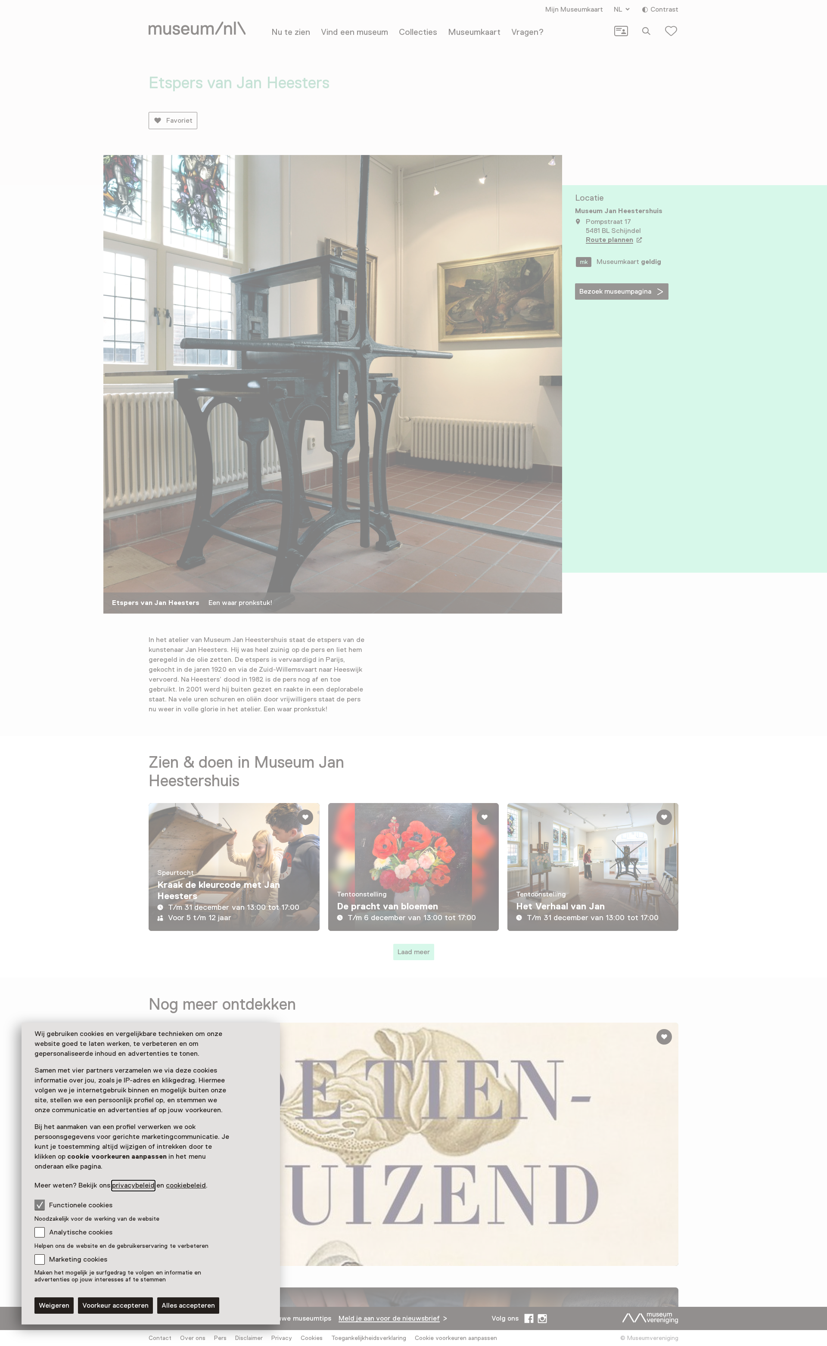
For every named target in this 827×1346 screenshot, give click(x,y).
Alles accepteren (188, 1305)
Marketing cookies (78, 1259)
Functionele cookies (80, 1205)
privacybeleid (133, 1185)
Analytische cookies (80, 1232)
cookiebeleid (186, 1185)
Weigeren (54, 1305)
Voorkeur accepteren (115, 1305)
